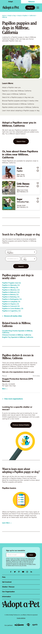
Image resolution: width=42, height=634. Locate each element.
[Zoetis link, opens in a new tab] (35, 625)
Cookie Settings (21, 618)
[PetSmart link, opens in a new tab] (19, 625)
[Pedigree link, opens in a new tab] (28, 624)
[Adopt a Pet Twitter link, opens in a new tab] (15, 571)
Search (21, 266)
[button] (38, 168)
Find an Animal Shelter (21, 425)
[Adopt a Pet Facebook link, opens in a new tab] (11, 571)
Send (31, 555)
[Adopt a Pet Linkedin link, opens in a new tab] (31, 571)
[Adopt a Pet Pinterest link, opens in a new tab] (19, 571)
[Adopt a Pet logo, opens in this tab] (21, 607)
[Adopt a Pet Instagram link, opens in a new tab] (28, 571)
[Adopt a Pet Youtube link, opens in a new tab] (23, 571)
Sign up (30, 7)
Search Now (21, 141)
